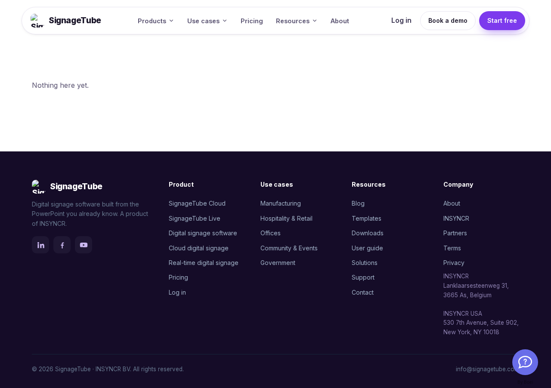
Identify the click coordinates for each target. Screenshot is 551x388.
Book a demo (447, 20)
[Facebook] (62, 244)
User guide (367, 248)
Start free (502, 20)
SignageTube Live (194, 218)
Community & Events (289, 248)
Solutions (365, 262)
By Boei (525, 382)
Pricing (252, 21)
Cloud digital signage (199, 248)
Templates (366, 218)
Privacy (453, 262)
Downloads (368, 233)
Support (363, 277)
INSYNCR (456, 218)
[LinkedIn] (40, 244)
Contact (363, 292)
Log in (401, 20)
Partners (455, 233)
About (340, 21)
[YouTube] (83, 244)
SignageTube (75, 20)
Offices (270, 233)
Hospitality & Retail (286, 218)
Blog (358, 203)
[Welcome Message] (525, 362)
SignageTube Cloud (197, 203)
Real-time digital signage (203, 262)
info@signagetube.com (487, 369)
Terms (452, 248)
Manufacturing (280, 203)
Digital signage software (203, 233)
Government (277, 262)
